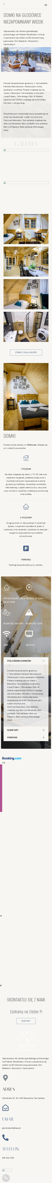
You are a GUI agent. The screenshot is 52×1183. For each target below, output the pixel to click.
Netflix (30, 645)
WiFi (6, 645)
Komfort (13, 730)
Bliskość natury (13, 623)
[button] (26, 352)
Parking (12, 737)
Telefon (10, 1149)
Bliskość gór (34, 623)
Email (8, 1119)
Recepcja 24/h (34, 598)
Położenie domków (19, 660)
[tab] (26, 661)
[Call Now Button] (6, 1177)
